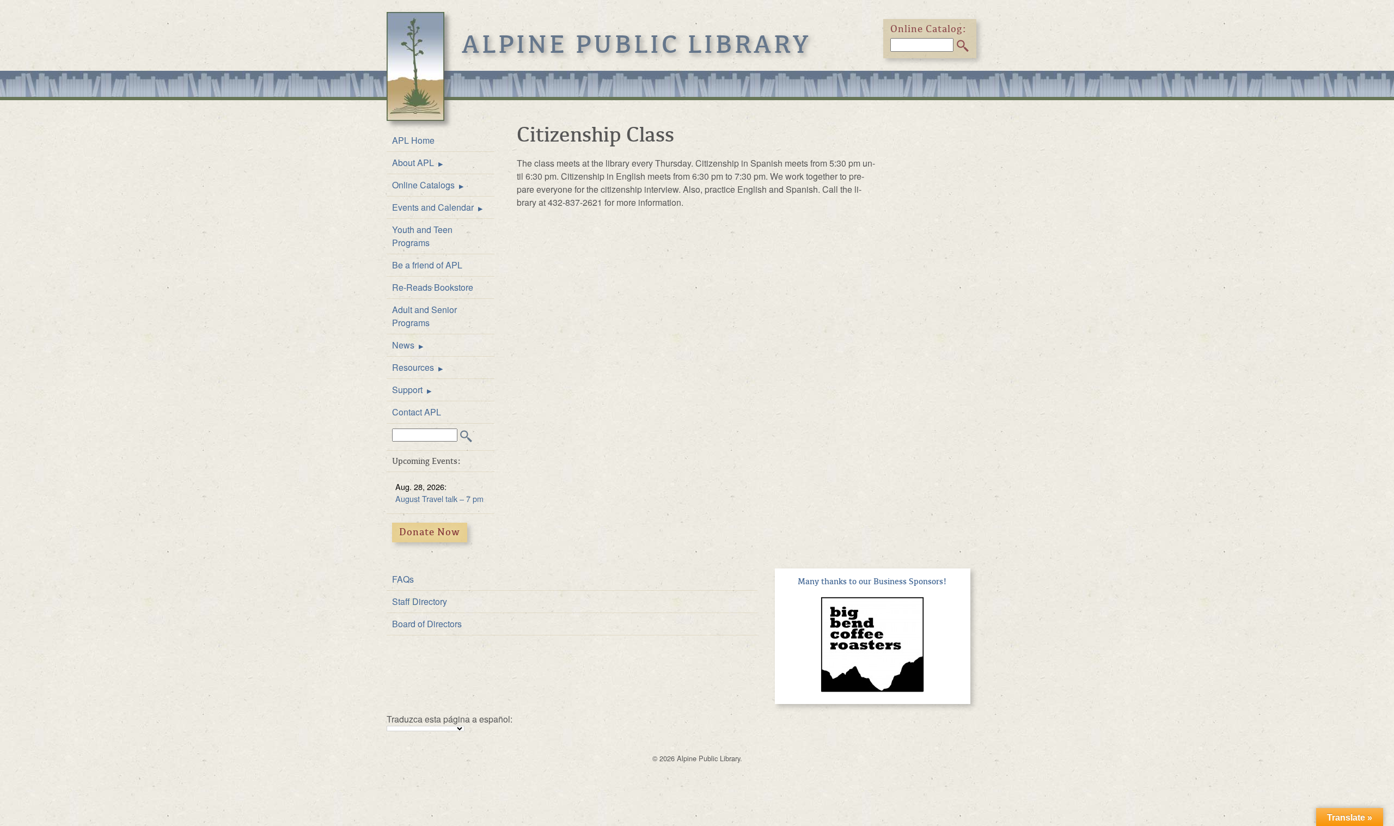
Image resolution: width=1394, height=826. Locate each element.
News (403, 345)
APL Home (413, 140)
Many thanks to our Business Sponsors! (872, 581)
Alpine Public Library (636, 44)
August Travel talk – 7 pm (439, 498)
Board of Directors (427, 623)
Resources (413, 367)
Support (407, 389)
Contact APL (416, 412)
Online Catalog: (928, 28)
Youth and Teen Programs (422, 236)
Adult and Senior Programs (424, 316)
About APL (413, 162)
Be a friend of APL (427, 265)
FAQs (403, 579)
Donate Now (429, 532)
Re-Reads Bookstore (432, 287)
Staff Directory (419, 601)
